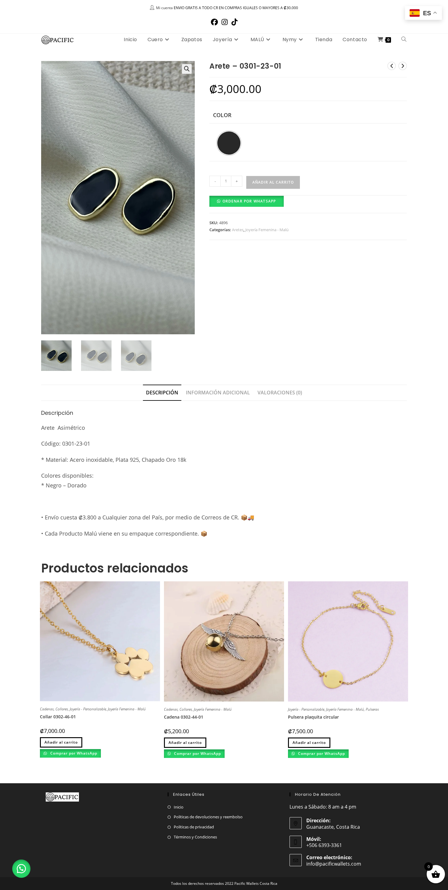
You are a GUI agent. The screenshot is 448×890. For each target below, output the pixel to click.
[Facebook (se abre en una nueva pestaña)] (214, 22)
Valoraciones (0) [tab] (280, 392)
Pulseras (372, 709)
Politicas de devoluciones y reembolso (208, 817)
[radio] (229, 143)
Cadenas (47, 709)
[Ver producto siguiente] (402, 66)
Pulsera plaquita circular (313, 717)
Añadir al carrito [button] (309, 742)
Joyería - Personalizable (88, 709)
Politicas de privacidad (194, 827)
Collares (61, 709)
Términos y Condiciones (195, 837)
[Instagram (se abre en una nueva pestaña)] (224, 22)
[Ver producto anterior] (391, 66)
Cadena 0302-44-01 (183, 717)
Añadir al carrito (273, 182)
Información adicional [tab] (218, 392)
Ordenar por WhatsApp (249, 201)
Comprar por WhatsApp (73, 753)
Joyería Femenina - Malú (267, 229)
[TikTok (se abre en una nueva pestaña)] (234, 22)
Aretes (238, 229)
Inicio (178, 807)
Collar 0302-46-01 (58, 717)
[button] (187, 69)
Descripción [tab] (162, 392)
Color (222, 115)
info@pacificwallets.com (333, 863)
